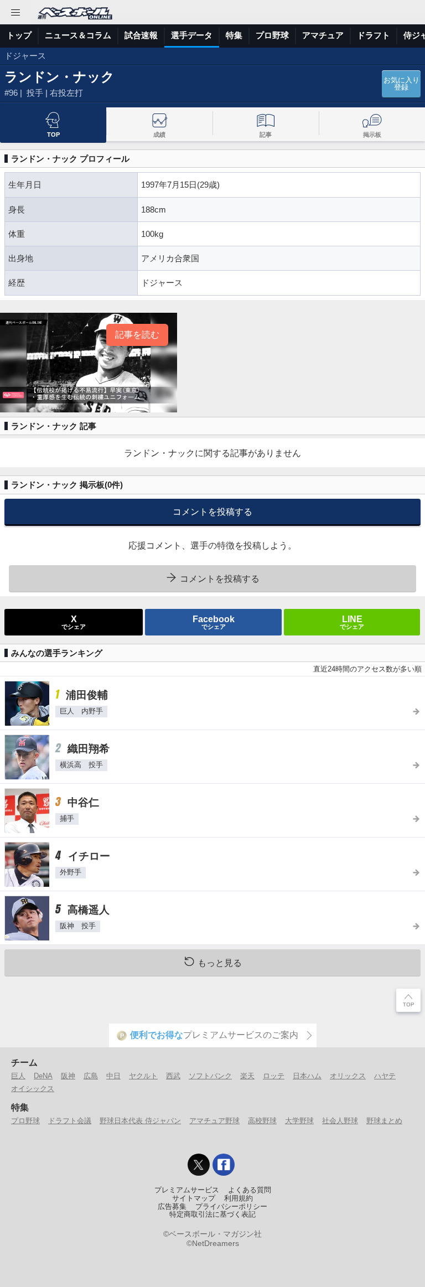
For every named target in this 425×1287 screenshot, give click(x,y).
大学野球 (299, 1121)
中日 (113, 1076)
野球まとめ (384, 1121)
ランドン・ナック (59, 76)
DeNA (43, 1076)
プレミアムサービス (186, 1190)
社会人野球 (340, 1121)
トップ (19, 35)
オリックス (348, 1076)
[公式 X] (199, 1165)
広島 (91, 1076)
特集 (234, 35)
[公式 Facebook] (223, 1165)
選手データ (191, 35)
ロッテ (273, 1076)
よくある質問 (249, 1190)
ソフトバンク (210, 1076)
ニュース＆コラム (78, 35)
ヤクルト (143, 1076)
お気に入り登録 (401, 83)
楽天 (247, 1076)
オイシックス (32, 1088)
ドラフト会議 (69, 1121)
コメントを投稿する (212, 511)
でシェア (73, 621)
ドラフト (373, 35)
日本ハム (307, 1076)
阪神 (68, 1076)
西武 (173, 1076)
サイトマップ (193, 1198)
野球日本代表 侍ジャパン (140, 1121)
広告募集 (172, 1207)
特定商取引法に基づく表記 (212, 1214)
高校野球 (262, 1121)
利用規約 (238, 1198)
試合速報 (141, 35)
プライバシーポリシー (231, 1207)
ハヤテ (385, 1076)
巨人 (18, 1076)
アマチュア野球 (214, 1121)
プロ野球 (272, 35)
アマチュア (323, 35)
